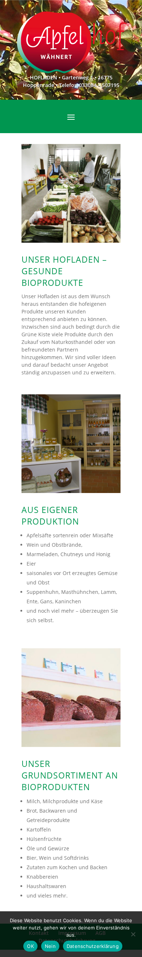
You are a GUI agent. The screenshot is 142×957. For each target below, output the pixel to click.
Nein (50, 946)
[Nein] (133, 934)
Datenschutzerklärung (93, 946)
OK (30, 946)
